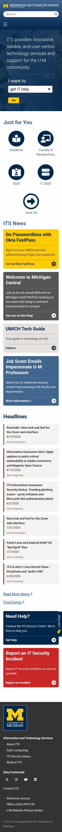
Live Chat (59, 621)
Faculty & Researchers (46, 152)
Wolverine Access (18, 798)
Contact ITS (11, 788)
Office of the (21, 804)
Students (16, 150)
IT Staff (45, 184)
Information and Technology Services (28, 738)
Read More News (16, 594)
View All (31, 213)
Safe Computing (17, 750)
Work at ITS (14, 762)
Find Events (12, 602)
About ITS (13, 744)
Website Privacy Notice (25, 810)
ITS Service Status (19, 756)
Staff (16, 184)
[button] (31, 25)
